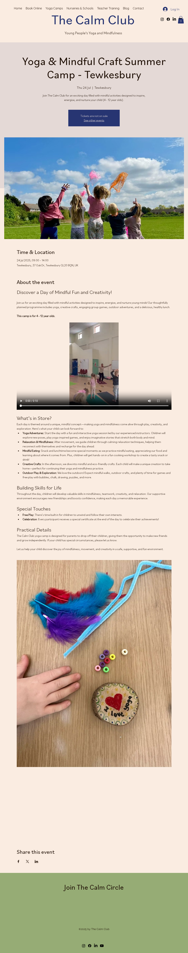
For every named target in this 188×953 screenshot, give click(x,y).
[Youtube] (102, 651)
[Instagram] (162, 19)
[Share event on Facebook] (18, 567)
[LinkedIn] (174, 19)
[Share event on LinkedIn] (36, 567)
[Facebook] (168, 19)
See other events (94, 120)
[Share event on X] (27, 567)
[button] (181, 20)
